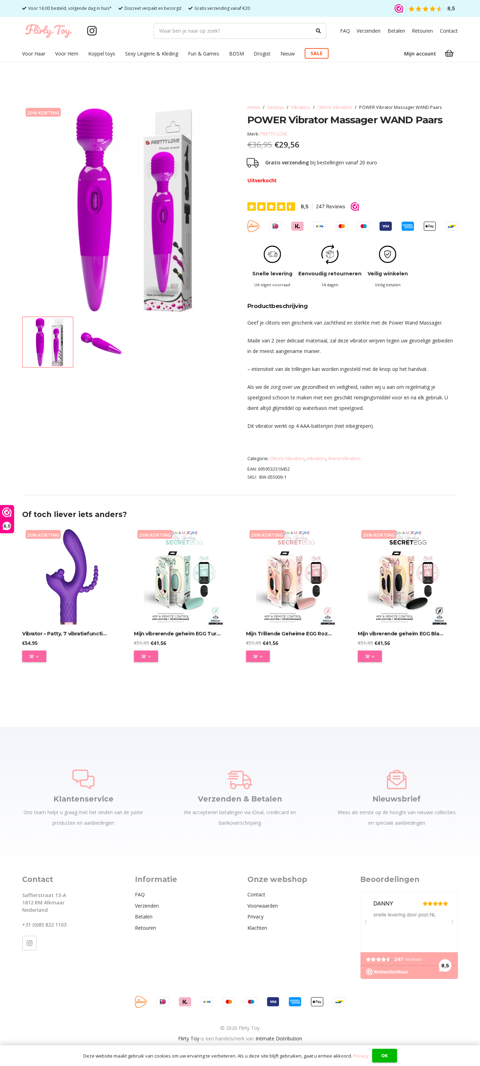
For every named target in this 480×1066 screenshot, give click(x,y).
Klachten (257, 927)
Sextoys (275, 107)
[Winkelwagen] (449, 53)
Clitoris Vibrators (334, 107)
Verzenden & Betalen (240, 798)
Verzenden (369, 30)
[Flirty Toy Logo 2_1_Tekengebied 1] (48, 31)
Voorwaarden (262, 905)
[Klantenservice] (83, 779)
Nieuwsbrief (396, 798)
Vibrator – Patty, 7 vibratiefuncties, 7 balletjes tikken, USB (95, 633)
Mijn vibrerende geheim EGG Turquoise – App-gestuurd (204, 633)
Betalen (396, 30)
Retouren (422, 30)
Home (253, 107)
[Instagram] (92, 31)
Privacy (255, 916)
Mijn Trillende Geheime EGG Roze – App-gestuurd (309, 633)
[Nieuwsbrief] (397, 779)
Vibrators (300, 107)
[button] (50, 54)
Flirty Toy (188, 1038)
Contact (449, 30)
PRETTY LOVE (273, 134)
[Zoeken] (318, 31)
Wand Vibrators (344, 459)
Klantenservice (83, 798)
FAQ (345, 30)
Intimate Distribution (278, 1038)
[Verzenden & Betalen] (240, 779)
